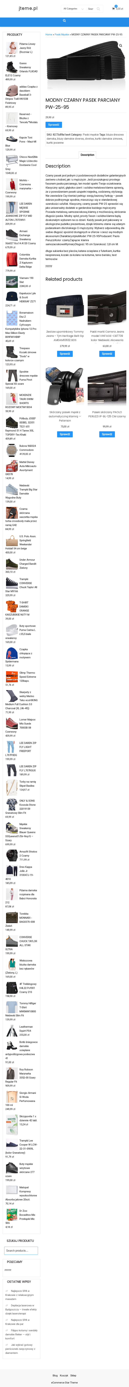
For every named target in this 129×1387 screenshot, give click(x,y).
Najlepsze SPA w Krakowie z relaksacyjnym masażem (19, 1295)
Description (87, 154)
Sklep (73, 1375)
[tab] (87, 154)
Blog (55, 1375)
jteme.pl (28, 8)
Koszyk (64, 1375)
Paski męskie (62, 34)
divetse (89, 138)
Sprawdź (53, 124)
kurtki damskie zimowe (108, 138)
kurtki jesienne (55, 142)
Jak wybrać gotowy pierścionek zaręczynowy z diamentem (20, 1348)
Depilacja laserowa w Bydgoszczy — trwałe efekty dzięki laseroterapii (21, 1309)
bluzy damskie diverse (70, 138)
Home (49, 34)
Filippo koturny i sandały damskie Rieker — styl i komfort (21, 1334)
